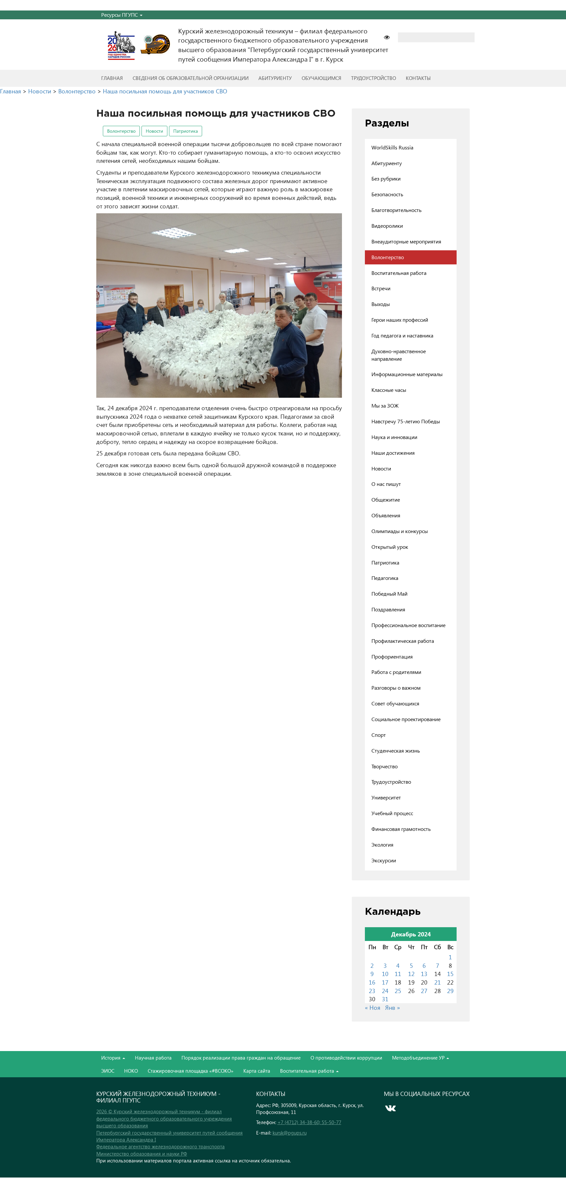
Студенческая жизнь (395, 750)
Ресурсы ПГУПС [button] (120, 14)
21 (437, 982)
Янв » (392, 1007)
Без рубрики (386, 178)
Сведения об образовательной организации (191, 78)
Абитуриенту (275, 78)
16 (372, 982)
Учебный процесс (392, 813)
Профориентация (392, 656)
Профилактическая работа (402, 640)
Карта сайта (256, 1070)
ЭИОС (107, 1070)
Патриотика (185, 131)
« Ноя (372, 1007)
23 (372, 991)
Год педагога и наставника (402, 335)
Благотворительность (396, 209)
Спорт (378, 734)
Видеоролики (387, 225)
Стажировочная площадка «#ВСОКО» (191, 1070)
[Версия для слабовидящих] (390, 36)
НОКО (131, 1070)
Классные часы (388, 389)
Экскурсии (383, 860)
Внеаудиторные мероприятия (406, 241)
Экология (382, 844)
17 (385, 982)
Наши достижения (393, 452)
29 (450, 991)
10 (385, 973)
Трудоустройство (373, 78)
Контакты (418, 78)
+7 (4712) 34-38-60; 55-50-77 (309, 1122)
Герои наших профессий (399, 319)
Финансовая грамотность (401, 828)
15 (450, 973)
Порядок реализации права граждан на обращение (241, 1057)
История (111, 1057)
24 (385, 991)
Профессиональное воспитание (408, 625)
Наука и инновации (394, 436)
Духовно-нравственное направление (398, 355)
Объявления (385, 515)
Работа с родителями (396, 671)
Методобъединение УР (419, 1057)
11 (398, 973)
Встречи (380, 288)
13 (424, 973)
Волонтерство (121, 131)
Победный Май (389, 593)
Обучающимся (321, 78)
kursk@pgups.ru (290, 1132)
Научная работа (153, 1057)
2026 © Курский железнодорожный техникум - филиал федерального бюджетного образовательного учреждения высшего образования (164, 1118)
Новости (154, 131)
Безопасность (387, 194)
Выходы (380, 303)
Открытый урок (389, 546)
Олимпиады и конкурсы (399, 530)
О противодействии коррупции (346, 1057)
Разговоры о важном (396, 687)
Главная (112, 78)
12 (411, 973)
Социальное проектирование (406, 719)
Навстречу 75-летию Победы (405, 421)
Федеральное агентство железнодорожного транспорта (160, 1146)
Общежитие (385, 499)
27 (424, 991)
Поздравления (388, 609)
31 (385, 999)
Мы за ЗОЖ (385, 405)
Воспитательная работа (398, 272)
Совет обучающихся (395, 703)
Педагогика (384, 577)
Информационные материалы (407, 374)
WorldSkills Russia (392, 147)
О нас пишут (386, 483)
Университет (386, 797)
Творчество (384, 766)
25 (398, 991)
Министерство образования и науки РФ (141, 1153)
